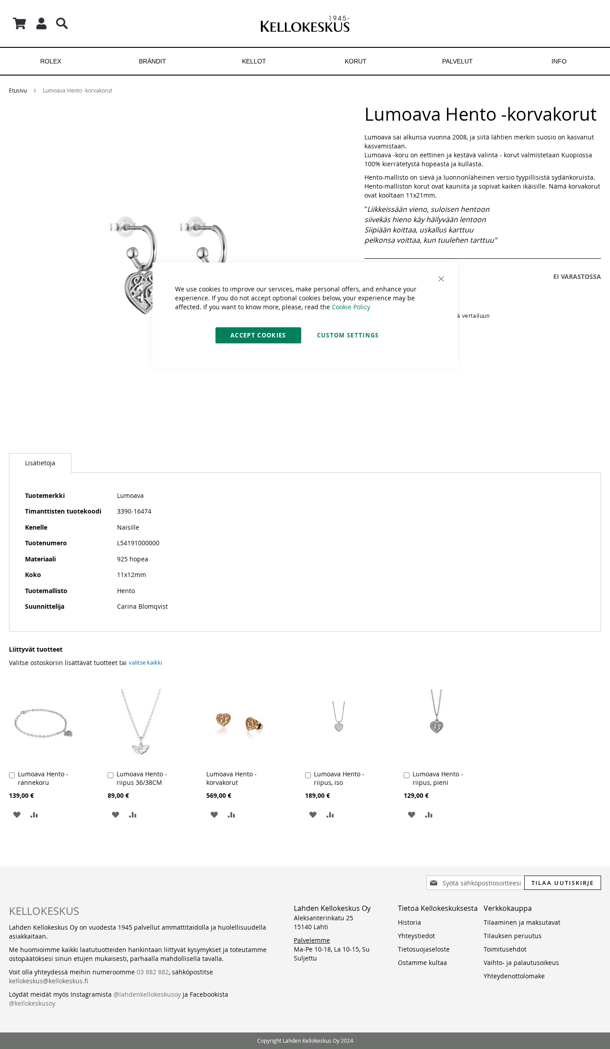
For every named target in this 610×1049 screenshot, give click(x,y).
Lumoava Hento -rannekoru (43, 778)
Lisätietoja (40, 463)
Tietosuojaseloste (424, 949)
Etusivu (18, 90)
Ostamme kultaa (422, 962)
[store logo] (305, 23)
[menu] (305, 61)
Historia (409, 922)
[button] (17, 814)
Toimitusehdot (505, 949)
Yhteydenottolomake (514, 976)
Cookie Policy (351, 307)
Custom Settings (348, 335)
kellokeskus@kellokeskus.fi (48, 981)
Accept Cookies (258, 335)
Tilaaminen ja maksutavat (522, 922)
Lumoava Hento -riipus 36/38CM (142, 778)
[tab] (40, 463)
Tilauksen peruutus (513, 935)
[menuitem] (51, 61)
